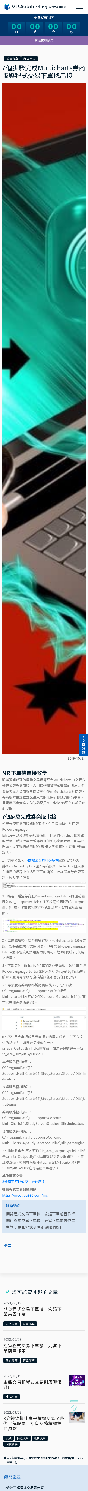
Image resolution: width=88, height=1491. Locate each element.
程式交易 (29, 59)
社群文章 (12, 1397)
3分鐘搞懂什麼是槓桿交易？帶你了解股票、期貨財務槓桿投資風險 (33, 1423)
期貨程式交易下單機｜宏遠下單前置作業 (40, 1214)
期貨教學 (12, 1444)
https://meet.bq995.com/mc (25, 1195)
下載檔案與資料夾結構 (42, 860)
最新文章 (40, 1438)
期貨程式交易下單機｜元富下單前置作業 (40, 1220)
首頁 (6, 1458)
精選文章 (23, 1438)
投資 (9, 1438)
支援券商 (12, 1324)
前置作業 (12, 59)
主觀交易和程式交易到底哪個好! (33, 1227)
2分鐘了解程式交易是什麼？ (23, 1181)
